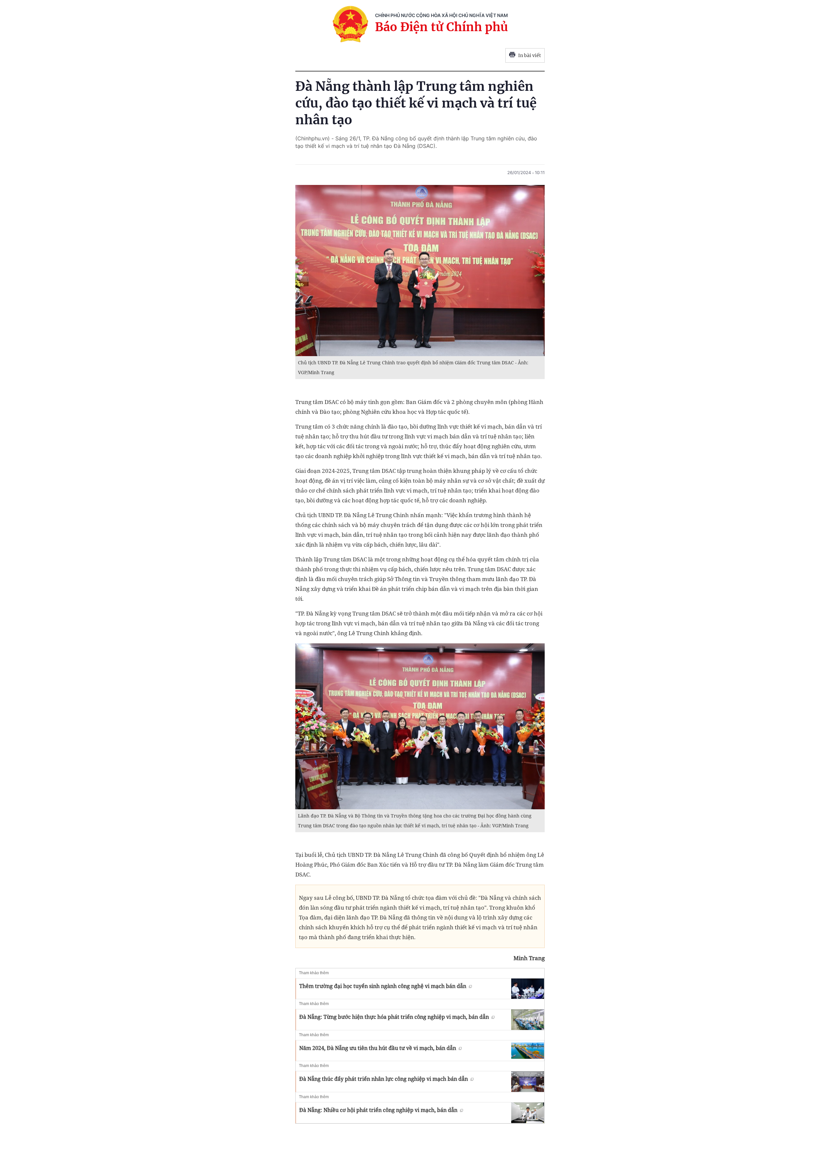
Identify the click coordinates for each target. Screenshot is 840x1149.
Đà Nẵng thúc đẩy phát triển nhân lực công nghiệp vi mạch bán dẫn (383, 1078)
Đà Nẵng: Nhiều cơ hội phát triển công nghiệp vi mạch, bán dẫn (378, 1110)
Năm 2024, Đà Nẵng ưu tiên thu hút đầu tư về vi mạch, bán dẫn (377, 1048)
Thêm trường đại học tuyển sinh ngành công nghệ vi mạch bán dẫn (382, 986)
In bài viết (529, 55)
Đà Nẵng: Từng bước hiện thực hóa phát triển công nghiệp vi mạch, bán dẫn (394, 1016)
